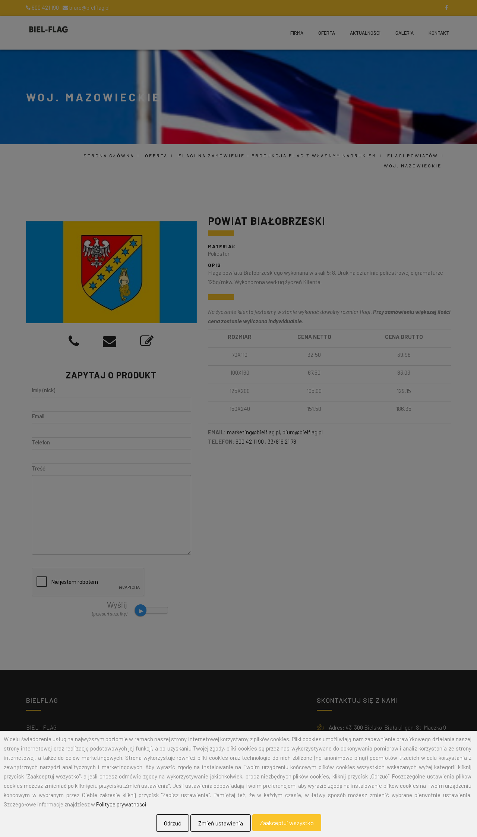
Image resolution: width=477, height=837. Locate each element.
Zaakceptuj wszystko (287, 822)
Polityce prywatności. (122, 804)
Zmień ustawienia (220, 823)
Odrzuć (172, 823)
